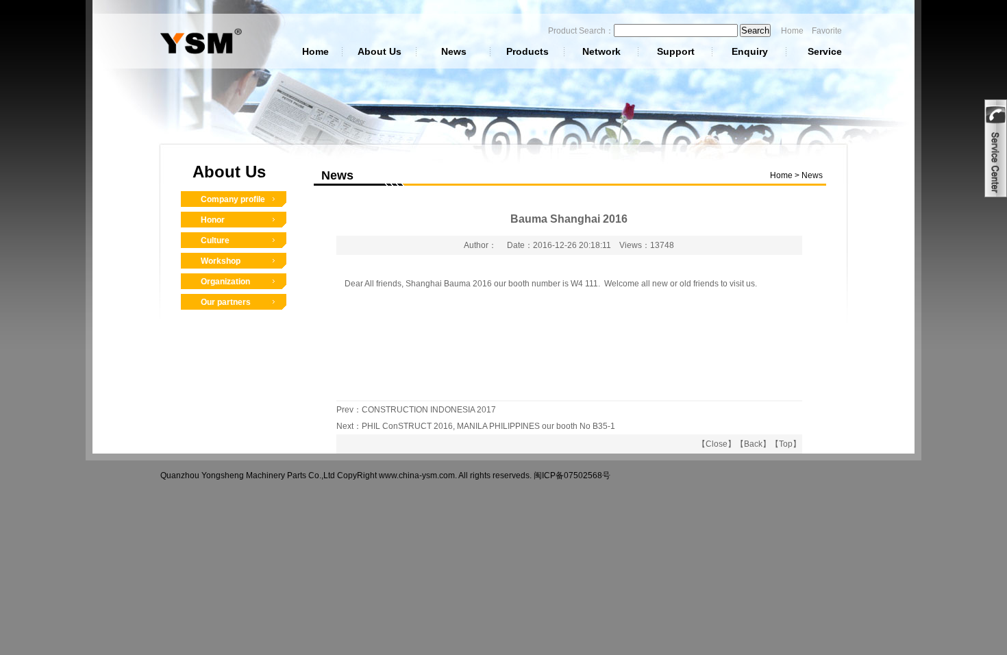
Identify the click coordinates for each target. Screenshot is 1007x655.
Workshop (220, 261)
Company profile (233, 199)
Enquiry (750, 51)
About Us (379, 51)
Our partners (226, 302)
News (454, 51)
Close (717, 444)
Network (601, 51)
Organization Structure (225, 285)
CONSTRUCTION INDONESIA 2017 (429, 410)
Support (676, 51)
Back (753, 444)
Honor (213, 220)
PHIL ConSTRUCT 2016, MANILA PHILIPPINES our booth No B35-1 (488, 426)
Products (527, 51)
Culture (215, 240)
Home (792, 31)
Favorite (827, 31)
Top (786, 444)
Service (825, 51)
